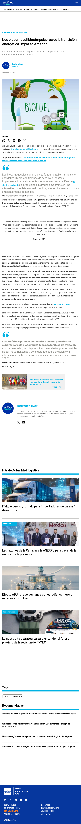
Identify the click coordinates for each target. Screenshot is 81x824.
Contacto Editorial (12, 808)
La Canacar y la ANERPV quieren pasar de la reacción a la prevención (41, 9)
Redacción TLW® (17, 65)
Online (18, 789)
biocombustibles (61, 304)
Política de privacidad (50, 808)
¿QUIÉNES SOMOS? (48, 811)
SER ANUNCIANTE (11, 811)
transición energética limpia (24, 149)
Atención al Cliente (12, 814)
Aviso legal (46, 814)
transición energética (13, 696)
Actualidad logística (14, 33)
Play (17, 794)
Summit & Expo (21, 791)
